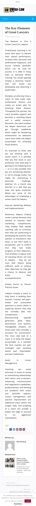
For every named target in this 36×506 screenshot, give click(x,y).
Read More (18, 504)
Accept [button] (28, 501)
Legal (7, 425)
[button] (18, 2)
